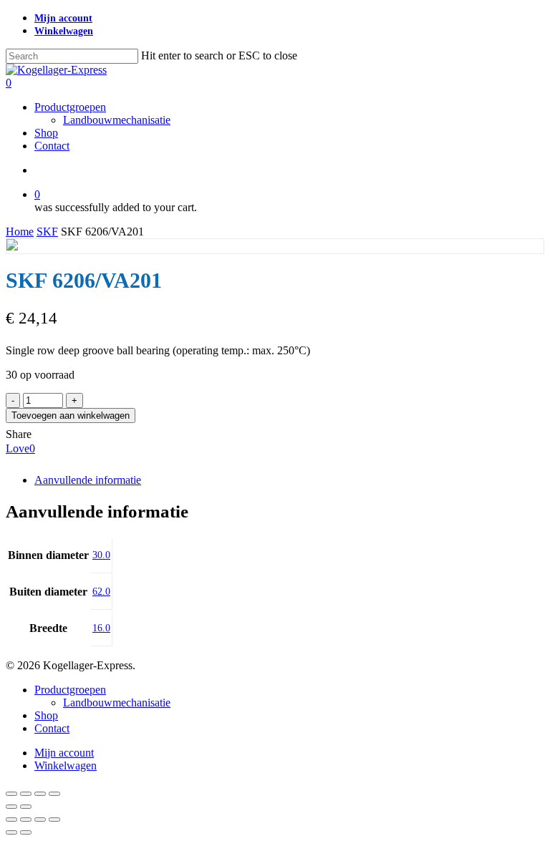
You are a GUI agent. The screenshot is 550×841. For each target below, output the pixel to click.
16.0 (101, 628)
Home (20, 231)
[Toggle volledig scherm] (26, 794)
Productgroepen (70, 690)
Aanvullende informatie (87, 480)
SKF (47, 231)
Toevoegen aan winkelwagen (70, 415)
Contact (51, 728)
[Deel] (40, 794)
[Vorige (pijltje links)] (11, 806)
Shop (46, 715)
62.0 (101, 591)
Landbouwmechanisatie (116, 702)
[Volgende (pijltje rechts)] (26, 806)
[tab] (289, 480)
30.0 (101, 555)
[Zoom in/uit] (11, 794)
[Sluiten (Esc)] (54, 794)
